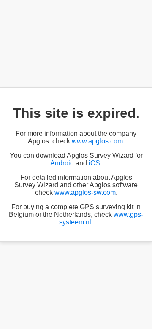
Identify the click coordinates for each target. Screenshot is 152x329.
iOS (94, 163)
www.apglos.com (97, 141)
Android (62, 163)
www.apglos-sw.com (85, 192)
